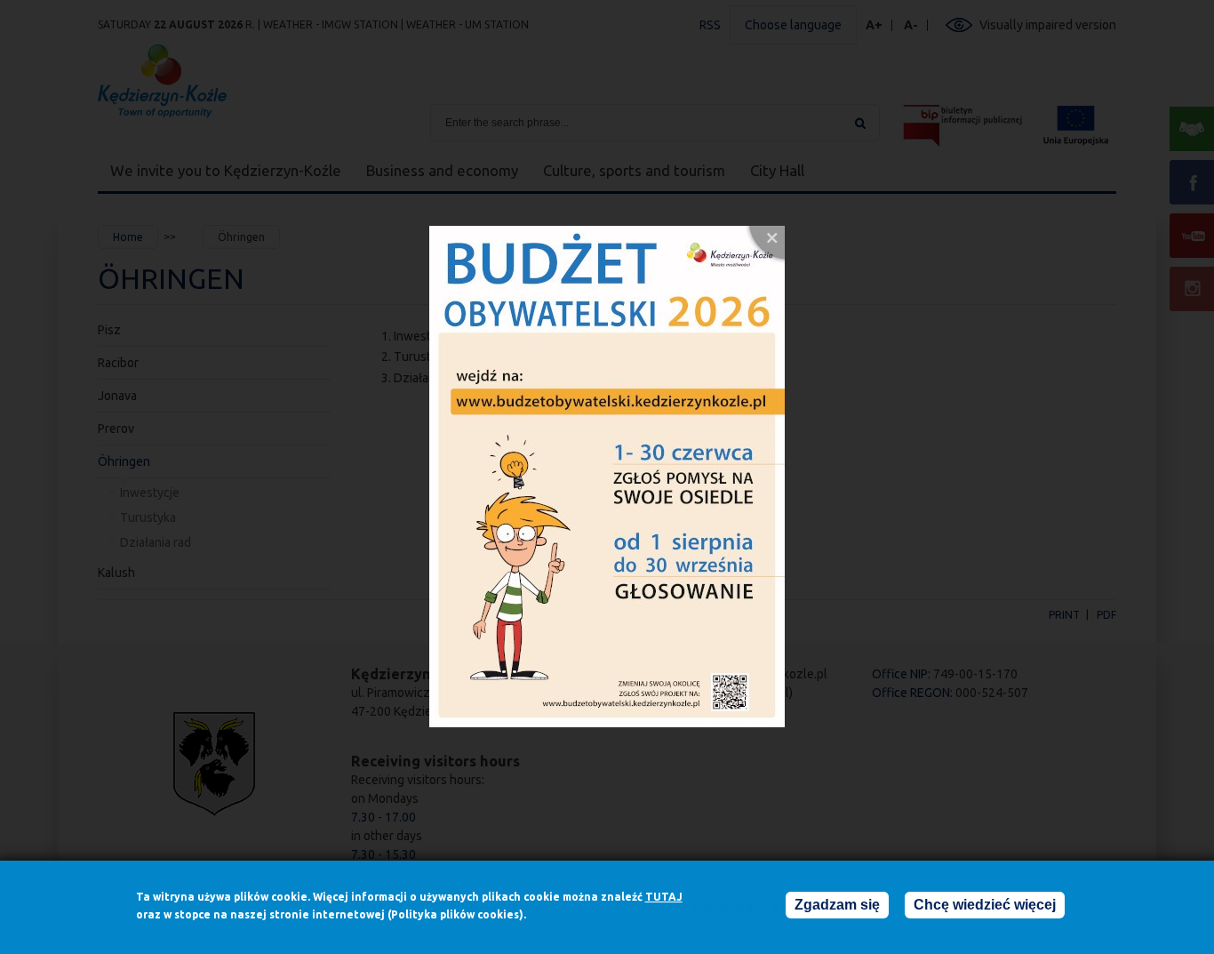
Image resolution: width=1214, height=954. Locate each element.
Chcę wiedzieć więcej (985, 904)
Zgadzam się (837, 904)
